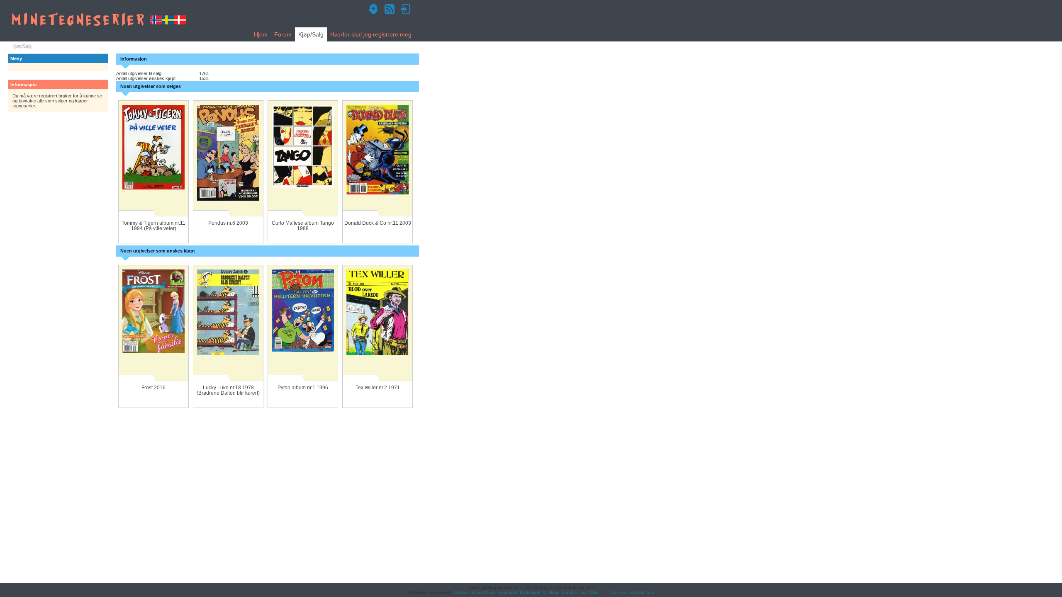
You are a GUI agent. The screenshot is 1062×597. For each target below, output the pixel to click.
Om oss (619, 592)
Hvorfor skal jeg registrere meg (371, 34)
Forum (283, 34)
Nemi (554, 592)
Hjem (261, 34)
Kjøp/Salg (311, 34)
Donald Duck (483, 592)
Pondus (569, 592)
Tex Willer (589, 592)
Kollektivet (530, 592)
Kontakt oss (642, 592)
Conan (460, 592)
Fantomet (507, 592)
